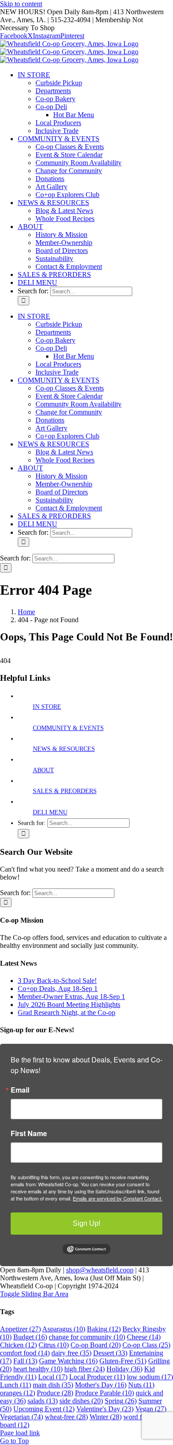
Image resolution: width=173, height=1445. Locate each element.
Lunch (15, 1385)
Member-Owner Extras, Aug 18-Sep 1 (71, 996)
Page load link (20, 1433)
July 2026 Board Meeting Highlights (69, 1004)
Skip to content (21, 4)
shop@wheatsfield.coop (100, 1270)
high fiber (84, 1369)
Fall (25, 1361)
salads (43, 1401)
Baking (104, 1329)
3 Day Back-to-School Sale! (57, 980)
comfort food (25, 1353)
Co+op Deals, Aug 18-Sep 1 (58, 988)
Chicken (18, 1345)
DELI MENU (50, 812)
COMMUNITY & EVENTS (68, 728)
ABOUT (43, 770)
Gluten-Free (122, 1361)
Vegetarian (21, 1417)
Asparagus (63, 1329)
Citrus (54, 1345)
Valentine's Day (105, 1409)
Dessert (110, 1353)
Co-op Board (96, 1345)
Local (52, 1377)
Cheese (144, 1337)
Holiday (124, 1369)
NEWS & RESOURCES (64, 749)
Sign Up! (86, 1223)
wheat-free (66, 1417)
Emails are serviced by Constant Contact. (117, 1198)
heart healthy (38, 1369)
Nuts (141, 1385)
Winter (106, 1417)
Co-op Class (146, 1345)
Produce (55, 1393)
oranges (17, 1393)
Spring (121, 1401)
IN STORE (47, 706)
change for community (87, 1337)
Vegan (150, 1409)
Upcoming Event (44, 1409)
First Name (29, 1133)
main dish (53, 1385)
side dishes (81, 1401)
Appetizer (20, 1329)
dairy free (71, 1353)
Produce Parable (104, 1393)
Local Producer (97, 1377)
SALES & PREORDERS (65, 791)
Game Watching (68, 1361)
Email (20, 1090)
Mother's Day (100, 1385)
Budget (30, 1337)
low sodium (150, 1377)
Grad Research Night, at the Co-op (66, 1012)
